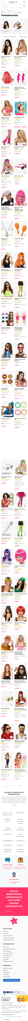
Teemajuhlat (6, 976)
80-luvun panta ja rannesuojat (18, 477)
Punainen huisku (5, 87)
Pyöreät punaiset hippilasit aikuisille (5, 681)
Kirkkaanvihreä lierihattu (20, 593)
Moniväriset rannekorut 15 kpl (7, 510)
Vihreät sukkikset (18, 538)
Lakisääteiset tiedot (8, 939)
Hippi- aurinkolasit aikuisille (5, 57)
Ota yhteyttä (6, 957)
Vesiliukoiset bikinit (19, 117)
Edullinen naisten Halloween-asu (8, 813)
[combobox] (14, 6)
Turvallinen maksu (8, 955)
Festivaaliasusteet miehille (5, 31)
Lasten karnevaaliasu (20, 829)
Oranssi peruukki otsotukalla (18, 270)
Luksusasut (6, 972)
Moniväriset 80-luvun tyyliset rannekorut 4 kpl (20, 770)
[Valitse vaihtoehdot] (24, 113)
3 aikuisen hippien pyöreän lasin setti (5, 328)
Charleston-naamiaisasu (20, 850)
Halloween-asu (20, 812)
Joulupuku (20, 845)
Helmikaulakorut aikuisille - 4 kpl (5, 118)
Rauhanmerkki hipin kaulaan (19, 148)
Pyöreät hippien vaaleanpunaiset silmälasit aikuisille (19, 653)
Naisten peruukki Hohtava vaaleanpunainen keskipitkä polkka (18, 209)
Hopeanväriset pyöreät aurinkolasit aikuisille (7, 450)
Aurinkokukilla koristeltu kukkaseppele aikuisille (7, 594)
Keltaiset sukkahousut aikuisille (19, 299)
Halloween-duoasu (7, 820)
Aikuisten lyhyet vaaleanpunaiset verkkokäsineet (18, 328)
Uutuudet (6, 974)
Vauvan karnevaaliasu (20, 835)
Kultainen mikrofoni (6, 418)
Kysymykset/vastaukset (9, 949)
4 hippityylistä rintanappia (4, 389)
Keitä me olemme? (8, 935)
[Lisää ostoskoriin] (11, 52)
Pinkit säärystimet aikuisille (5, 148)
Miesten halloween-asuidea (20, 821)
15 (20, 786)
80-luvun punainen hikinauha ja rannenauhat (20, 709)
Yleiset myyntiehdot (8, 937)
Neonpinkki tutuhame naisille (19, 510)
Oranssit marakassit (19, 238)
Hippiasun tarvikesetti (6, 769)
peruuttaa (5, 959)
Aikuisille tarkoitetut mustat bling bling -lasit (20, 681)
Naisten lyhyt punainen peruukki (20, 623)
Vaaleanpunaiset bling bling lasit (20, 360)
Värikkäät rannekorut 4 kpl (20, 419)
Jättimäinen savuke (6, 538)
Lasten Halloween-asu (7, 829)
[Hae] (24, 6)
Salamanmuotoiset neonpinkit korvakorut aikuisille (20, 88)
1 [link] (3, 786)
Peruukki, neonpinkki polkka (19, 567)
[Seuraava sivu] (24, 786)
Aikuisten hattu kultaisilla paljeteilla (6, 270)
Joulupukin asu (7, 845)
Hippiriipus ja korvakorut (4, 239)
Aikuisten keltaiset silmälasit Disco (5, 360)
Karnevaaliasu (7, 834)
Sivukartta (5, 933)
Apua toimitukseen (8, 953)
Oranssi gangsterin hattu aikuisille (7, 652)
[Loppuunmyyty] (11, 415)
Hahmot (5, 970)
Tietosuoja (6, 931)
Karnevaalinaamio (7, 840)
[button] (3, 2)
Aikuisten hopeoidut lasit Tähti (6, 477)
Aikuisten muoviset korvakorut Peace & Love (19, 389)
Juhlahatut (17, 30)
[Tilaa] (23, 911)
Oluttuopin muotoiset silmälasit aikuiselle (19, 741)
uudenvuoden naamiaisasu (8, 850)
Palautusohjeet (7, 951)
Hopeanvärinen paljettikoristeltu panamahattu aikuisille (6, 208)
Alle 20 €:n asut (8, 968)
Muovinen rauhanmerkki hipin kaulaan (20, 57)
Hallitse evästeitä (8, 961)
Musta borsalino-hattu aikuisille (6, 623)
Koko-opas (6, 946)
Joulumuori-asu (20, 840)
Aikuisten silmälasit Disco (6, 741)
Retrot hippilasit (5, 708)
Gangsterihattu (18, 449)
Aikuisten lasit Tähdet (6, 298)
